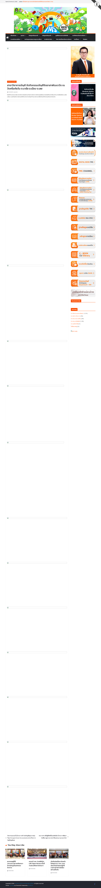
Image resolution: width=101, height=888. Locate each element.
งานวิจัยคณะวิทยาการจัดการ (78, 35)
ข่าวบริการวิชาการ (75, 316)
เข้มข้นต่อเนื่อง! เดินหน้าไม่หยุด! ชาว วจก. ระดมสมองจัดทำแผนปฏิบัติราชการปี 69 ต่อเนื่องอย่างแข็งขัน (58, 865)
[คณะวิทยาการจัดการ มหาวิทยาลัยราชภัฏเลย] (7, 37)
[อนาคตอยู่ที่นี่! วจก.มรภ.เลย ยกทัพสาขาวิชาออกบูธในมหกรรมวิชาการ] (15, 850)
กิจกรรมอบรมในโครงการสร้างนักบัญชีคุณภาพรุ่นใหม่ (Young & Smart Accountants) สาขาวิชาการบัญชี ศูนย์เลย (21, 838)
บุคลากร (22, 35)
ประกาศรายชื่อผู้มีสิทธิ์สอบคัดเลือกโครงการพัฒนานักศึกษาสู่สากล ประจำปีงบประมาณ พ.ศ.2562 (53, 837)
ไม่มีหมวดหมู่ (74, 326)
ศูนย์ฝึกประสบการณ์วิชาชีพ (62, 35)
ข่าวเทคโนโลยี (74, 324)
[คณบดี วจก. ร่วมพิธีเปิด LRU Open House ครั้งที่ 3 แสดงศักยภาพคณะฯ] (37, 850)
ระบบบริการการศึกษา (15, 39)
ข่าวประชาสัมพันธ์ (75, 321)
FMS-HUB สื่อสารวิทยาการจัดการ (63, 39)
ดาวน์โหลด (76, 39)
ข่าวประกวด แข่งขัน (76, 318)
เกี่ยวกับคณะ (13, 35)
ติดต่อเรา (85, 39)
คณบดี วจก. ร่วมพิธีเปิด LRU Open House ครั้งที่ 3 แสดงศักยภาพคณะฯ (37, 863)
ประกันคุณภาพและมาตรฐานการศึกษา (33, 39)
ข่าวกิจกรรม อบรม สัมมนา (12, 81)
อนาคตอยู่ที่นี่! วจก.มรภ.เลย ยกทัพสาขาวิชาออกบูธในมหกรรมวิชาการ (15, 864)
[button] (17, 35)
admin (16, 92)
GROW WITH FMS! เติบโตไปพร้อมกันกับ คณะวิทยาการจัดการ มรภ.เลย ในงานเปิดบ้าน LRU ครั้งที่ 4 (38, 2)
